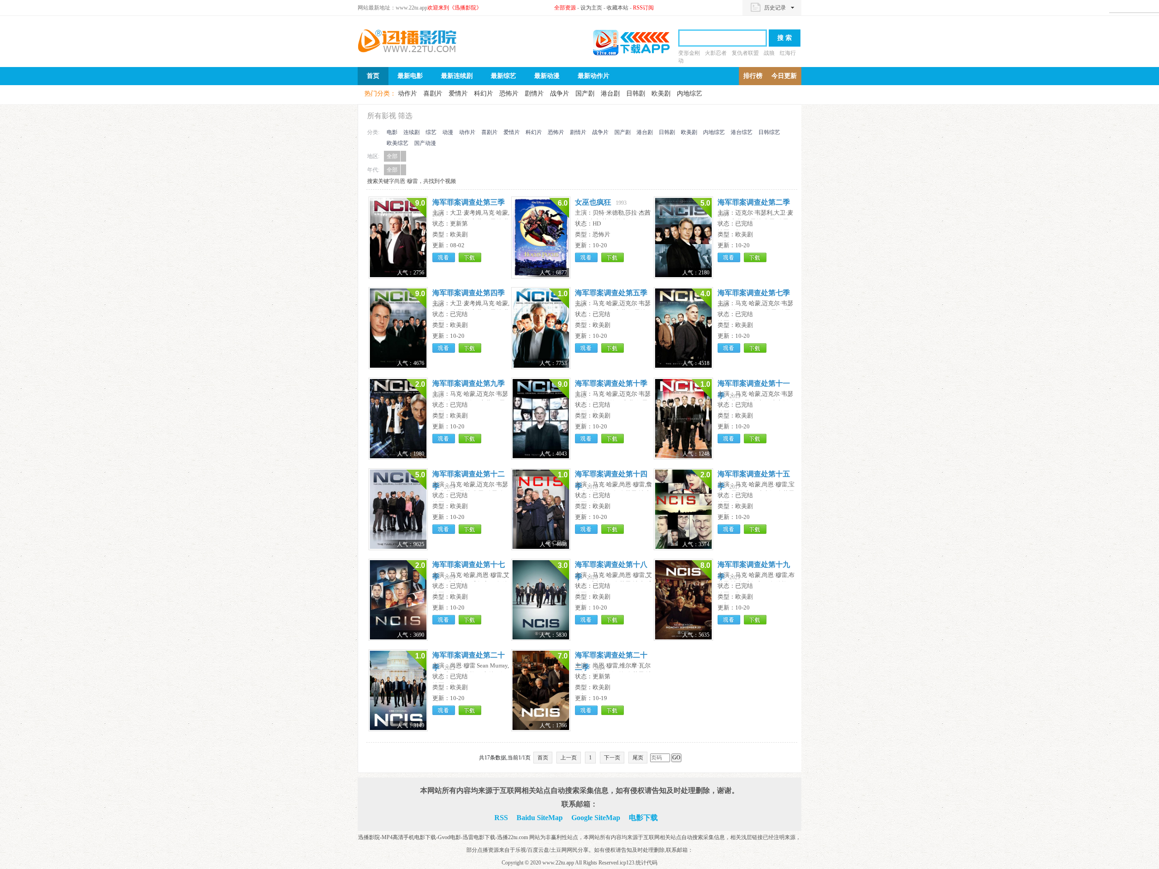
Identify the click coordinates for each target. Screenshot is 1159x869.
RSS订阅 (643, 8)
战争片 (559, 93)
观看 (443, 257)
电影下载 (643, 817)
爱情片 (458, 93)
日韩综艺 (769, 132)
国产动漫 (425, 143)
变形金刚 (689, 53)
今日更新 (784, 75)
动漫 (447, 132)
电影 (392, 132)
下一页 (612, 757)
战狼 (769, 53)
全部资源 (565, 8)
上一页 (568, 757)
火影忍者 (716, 53)
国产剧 (584, 93)
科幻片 (483, 93)
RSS (501, 817)
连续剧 (411, 132)
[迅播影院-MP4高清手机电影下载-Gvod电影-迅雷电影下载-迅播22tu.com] (407, 41)
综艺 (431, 132)
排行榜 (752, 75)
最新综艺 (503, 75)
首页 (373, 75)
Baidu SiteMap (540, 817)
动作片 (407, 93)
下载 (470, 257)
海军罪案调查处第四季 (468, 293)
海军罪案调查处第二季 (754, 202)
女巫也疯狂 (593, 202)
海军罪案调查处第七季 (754, 293)
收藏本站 (617, 8)
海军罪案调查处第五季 (611, 293)
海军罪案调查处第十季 (611, 383)
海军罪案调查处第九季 (468, 383)
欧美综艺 (397, 143)
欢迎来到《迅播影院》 (454, 8)
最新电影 (410, 75)
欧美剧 (660, 93)
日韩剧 (635, 93)
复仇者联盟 (745, 53)
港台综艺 (741, 132)
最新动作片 (593, 75)
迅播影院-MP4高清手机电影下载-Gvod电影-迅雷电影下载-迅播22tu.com (443, 837)
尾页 (637, 757)
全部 (392, 156)
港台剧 (610, 93)
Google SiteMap (595, 817)
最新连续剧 (457, 75)
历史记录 (775, 8)
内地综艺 (689, 93)
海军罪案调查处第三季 (468, 202)
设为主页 (591, 8)
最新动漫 (547, 75)
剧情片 (534, 93)
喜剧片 (432, 93)
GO (676, 757)
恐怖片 (508, 93)
